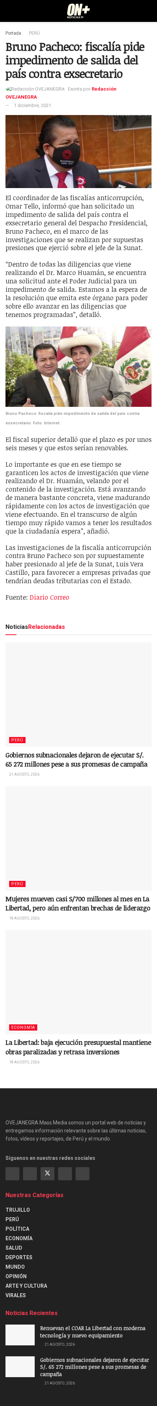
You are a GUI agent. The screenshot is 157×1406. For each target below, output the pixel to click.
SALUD (13, 1248)
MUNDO (15, 1267)
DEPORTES (18, 1257)
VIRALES (15, 1295)
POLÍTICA (17, 1229)
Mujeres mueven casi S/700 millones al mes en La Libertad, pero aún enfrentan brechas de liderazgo (77, 903)
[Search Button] (148, 11)
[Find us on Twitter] (47, 1173)
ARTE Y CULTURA (26, 1286)
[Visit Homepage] (78, 11)
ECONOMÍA (23, 1027)
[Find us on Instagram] (30, 1173)
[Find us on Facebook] (12, 1173)
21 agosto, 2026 (23, 774)
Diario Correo (49, 597)
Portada (13, 33)
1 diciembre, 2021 (32, 105)
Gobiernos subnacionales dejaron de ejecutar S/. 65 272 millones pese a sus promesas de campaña (76, 759)
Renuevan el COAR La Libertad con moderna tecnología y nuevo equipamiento (92, 1332)
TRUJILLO (17, 1210)
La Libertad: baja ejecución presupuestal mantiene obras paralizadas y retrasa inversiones (78, 1047)
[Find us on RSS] (82, 1173)
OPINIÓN (16, 1276)
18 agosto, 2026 (23, 918)
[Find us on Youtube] (65, 1173)
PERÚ (34, 33)
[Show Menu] (8, 11)
